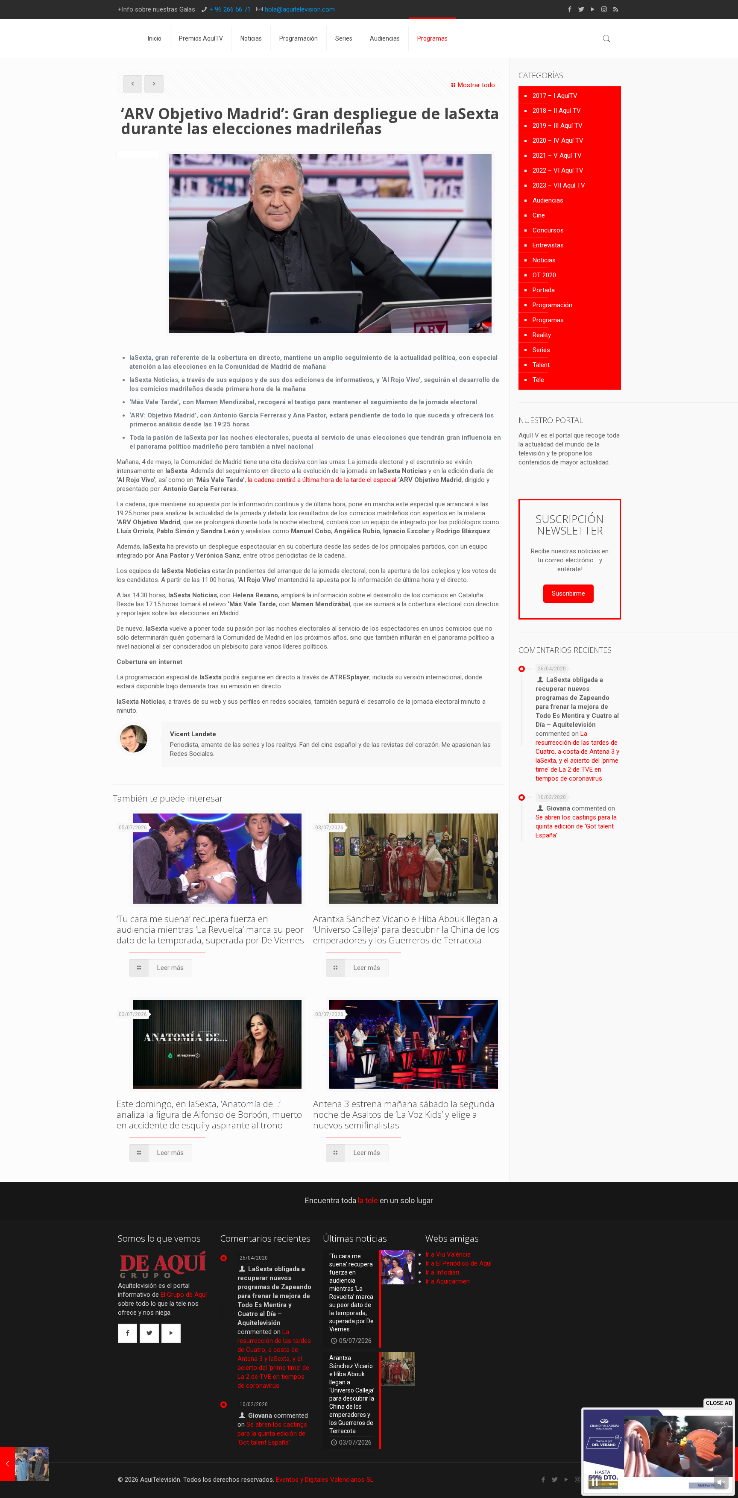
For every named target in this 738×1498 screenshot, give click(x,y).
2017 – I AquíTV (555, 96)
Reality (542, 335)
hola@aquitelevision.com (300, 9)
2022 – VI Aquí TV (558, 170)
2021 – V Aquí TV (557, 155)
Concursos (548, 230)
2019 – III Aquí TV (558, 125)
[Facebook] (569, 9)
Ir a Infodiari (442, 1272)
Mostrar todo (476, 85)
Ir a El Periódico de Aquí (458, 1263)
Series (541, 350)
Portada (544, 290)
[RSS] (615, 9)
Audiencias (548, 200)
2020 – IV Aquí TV (558, 140)
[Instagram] (604, 9)
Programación (552, 305)
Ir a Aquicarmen (447, 1281)
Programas (548, 320)
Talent (541, 365)
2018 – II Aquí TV (557, 111)
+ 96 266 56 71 (230, 9)
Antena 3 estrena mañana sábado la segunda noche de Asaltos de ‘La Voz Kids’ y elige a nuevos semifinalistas (404, 1114)
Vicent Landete (193, 734)
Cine (539, 215)
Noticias (544, 260)
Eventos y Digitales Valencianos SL (325, 1479)
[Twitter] (581, 9)
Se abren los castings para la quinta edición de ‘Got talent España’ (576, 826)
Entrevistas (548, 245)
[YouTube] (592, 9)
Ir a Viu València (448, 1254)
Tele (538, 380)
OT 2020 (544, 275)
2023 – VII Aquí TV (559, 185)
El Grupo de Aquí (184, 1294)
